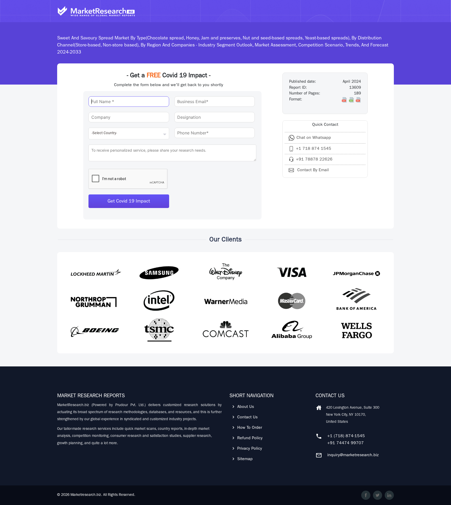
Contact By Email (312, 170)
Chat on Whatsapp (313, 138)
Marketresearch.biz (85, 495)
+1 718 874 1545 (313, 149)
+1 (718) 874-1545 (346, 436)
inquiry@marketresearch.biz (353, 455)
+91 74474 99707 (345, 443)
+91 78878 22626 (314, 160)
